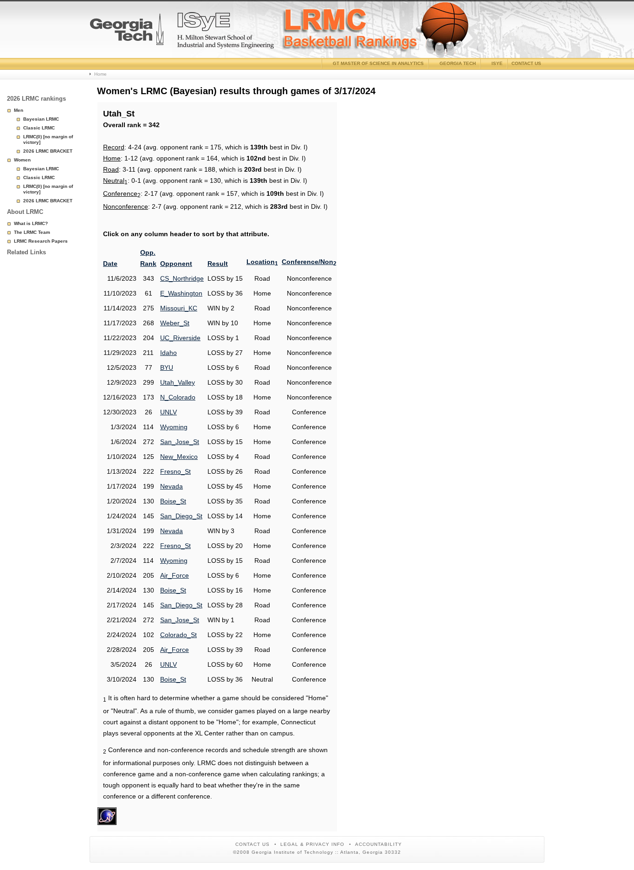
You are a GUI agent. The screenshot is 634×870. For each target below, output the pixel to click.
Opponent (176, 263)
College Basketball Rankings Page (127, 33)
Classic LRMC (39, 127)
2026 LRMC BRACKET (47, 151)
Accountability (378, 844)
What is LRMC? (31, 223)
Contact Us (252, 844)
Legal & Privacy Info (312, 844)
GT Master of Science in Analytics (378, 63)
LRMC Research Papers (41, 241)
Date (110, 263)
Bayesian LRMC (41, 119)
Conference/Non (309, 261)
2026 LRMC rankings (36, 98)
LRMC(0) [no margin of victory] (48, 139)
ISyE (497, 63)
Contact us (526, 63)
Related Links (26, 252)
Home (100, 74)
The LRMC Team (32, 232)
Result (217, 263)
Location (262, 261)
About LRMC (25, 211)
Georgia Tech (458, 63)
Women (22, 159)
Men (18, 110)
